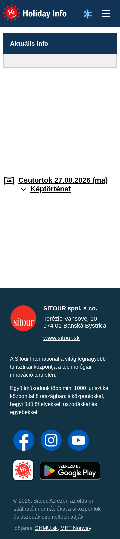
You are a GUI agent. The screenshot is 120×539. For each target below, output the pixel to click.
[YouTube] (78, 441)
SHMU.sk (46, 528)
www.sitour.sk (61, 338)
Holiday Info (28, 8)
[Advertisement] (60, 117)
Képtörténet (50, 189)
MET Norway (75, 528)
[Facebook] (23, 441)
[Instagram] (51, 441)
